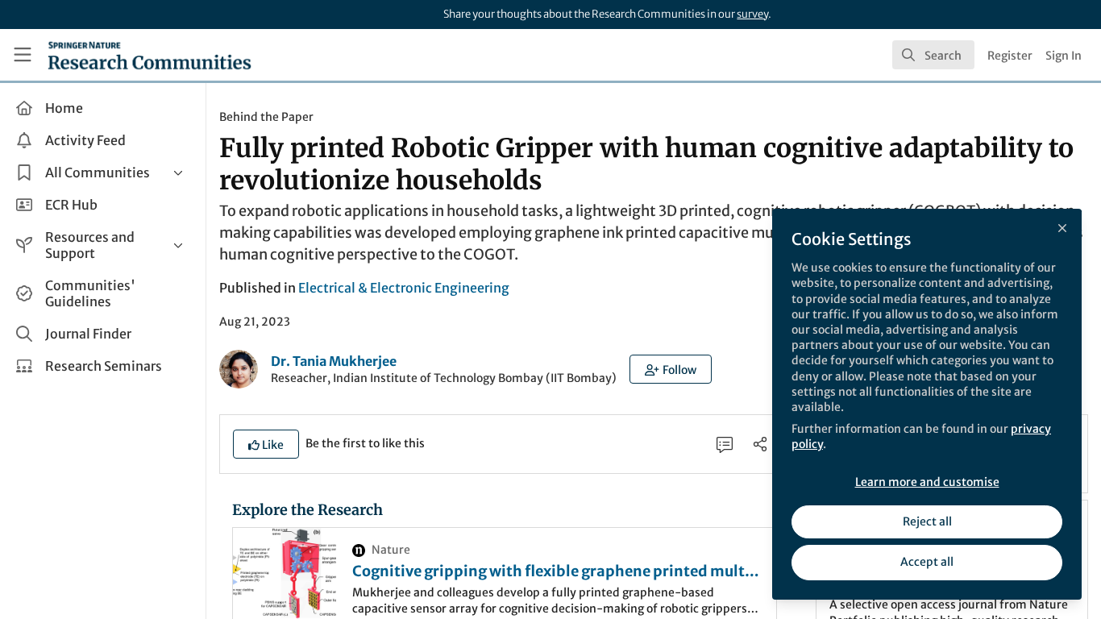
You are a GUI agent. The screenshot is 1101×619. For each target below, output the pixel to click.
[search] (933, 54)
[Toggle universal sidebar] (22, 54)
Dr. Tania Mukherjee (334, 361)
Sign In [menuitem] (1063, 55)
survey (752, 14)
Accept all (927, 562)
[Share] (760, 444)
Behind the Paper (266, 117)
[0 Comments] (724, 444)
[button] (670, 369)
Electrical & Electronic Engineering (403, 288)
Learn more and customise (927, 482)
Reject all (927, 521)
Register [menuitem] (1009, 55)
